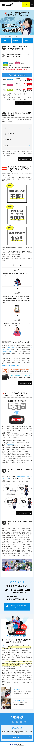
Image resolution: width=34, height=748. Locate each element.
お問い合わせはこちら (24, 159)
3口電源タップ (7, 351)
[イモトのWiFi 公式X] (13, 722)
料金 (5, 40)
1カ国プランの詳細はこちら (23, 102)
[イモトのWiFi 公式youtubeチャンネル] (21, 722)
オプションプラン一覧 (24, 383)
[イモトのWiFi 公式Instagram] (25, 722)
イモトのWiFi (10, 444)
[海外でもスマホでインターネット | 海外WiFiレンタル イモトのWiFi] (7, 4)
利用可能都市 (16, 40)
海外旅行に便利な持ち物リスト (10, 365)
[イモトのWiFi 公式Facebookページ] (9, 722)
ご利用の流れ (27, 40)
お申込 (26, 4)
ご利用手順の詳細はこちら (23, 513)
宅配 (8, 478)
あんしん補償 (10, 347)
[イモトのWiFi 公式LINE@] (17, 722)
